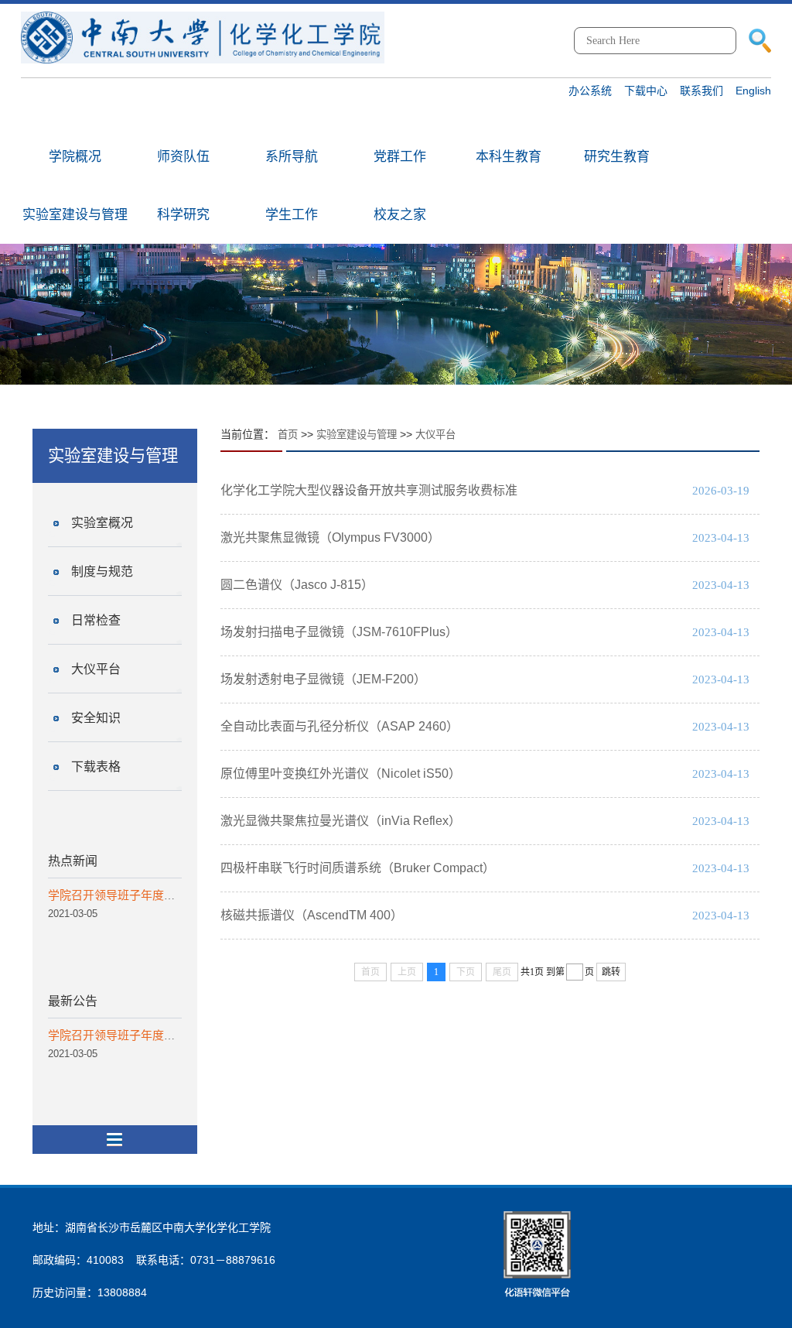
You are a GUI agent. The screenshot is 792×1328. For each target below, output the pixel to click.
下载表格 (96, 766)
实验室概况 (102, 522)
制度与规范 (102, 571)
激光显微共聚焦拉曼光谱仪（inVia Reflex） (340, 820)
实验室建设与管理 (75, 214)
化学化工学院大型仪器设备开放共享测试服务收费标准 (368, 490)
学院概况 (75, 156)
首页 (288, 434)
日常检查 (96, 620)
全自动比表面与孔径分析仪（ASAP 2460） (339, 726)
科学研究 (183, 214)
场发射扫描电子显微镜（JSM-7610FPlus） (339, 631)
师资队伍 (183, 156)
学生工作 (291, 214)
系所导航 (291, 156)
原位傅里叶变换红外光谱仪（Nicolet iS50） (340, 773)
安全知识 (96, 717)
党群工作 (400, 156)
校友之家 (400, 214)
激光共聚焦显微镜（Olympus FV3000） (330, 537)
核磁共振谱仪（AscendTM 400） (311, 915)
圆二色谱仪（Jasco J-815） (297, 584)
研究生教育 (617, 156)
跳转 (611, 972)
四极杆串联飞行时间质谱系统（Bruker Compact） (357, 867)
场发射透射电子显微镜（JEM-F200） (323, 679)
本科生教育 (508, 156)
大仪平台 (96, 669)
